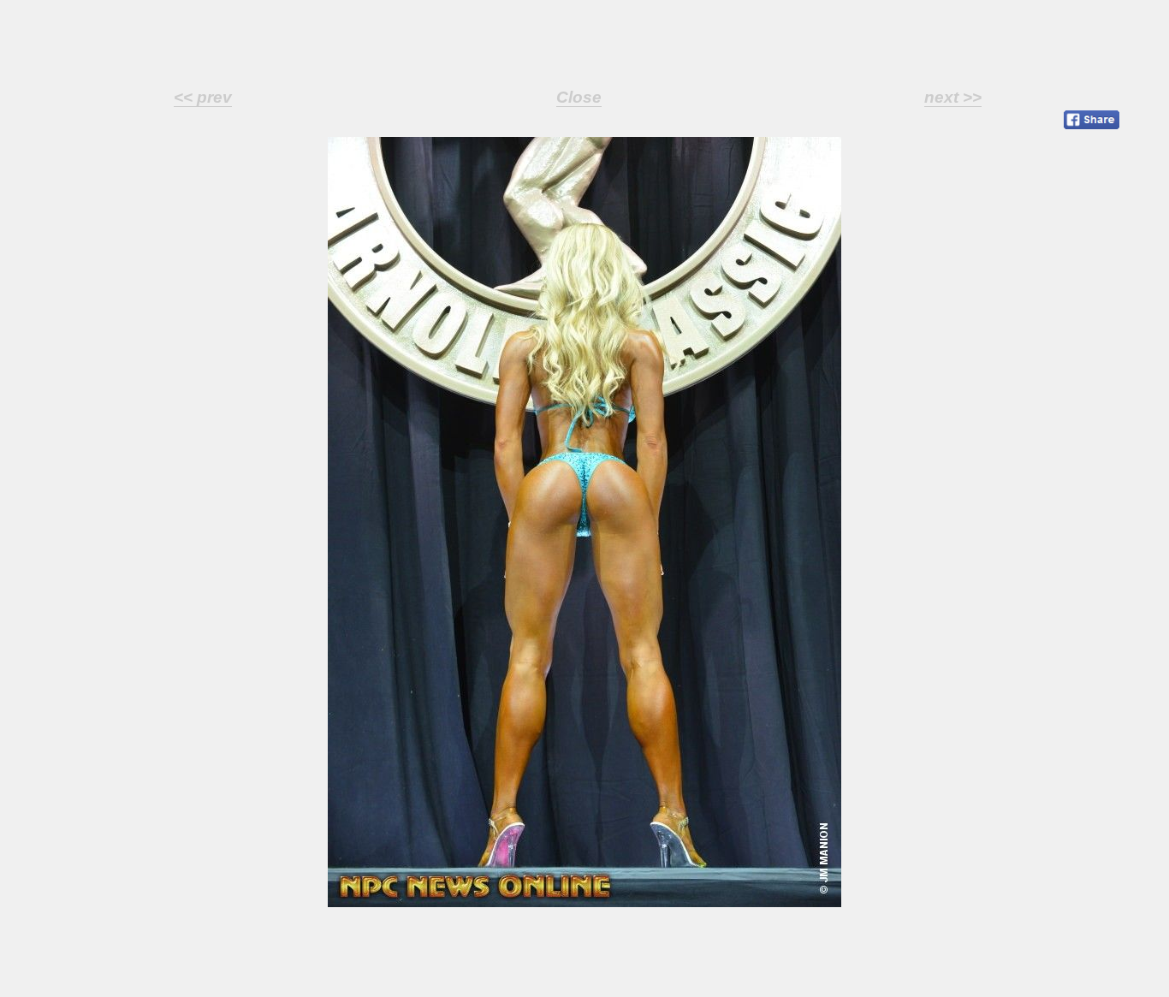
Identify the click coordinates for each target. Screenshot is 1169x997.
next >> (953, 97)
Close (579, 97)
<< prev (203, 97)
